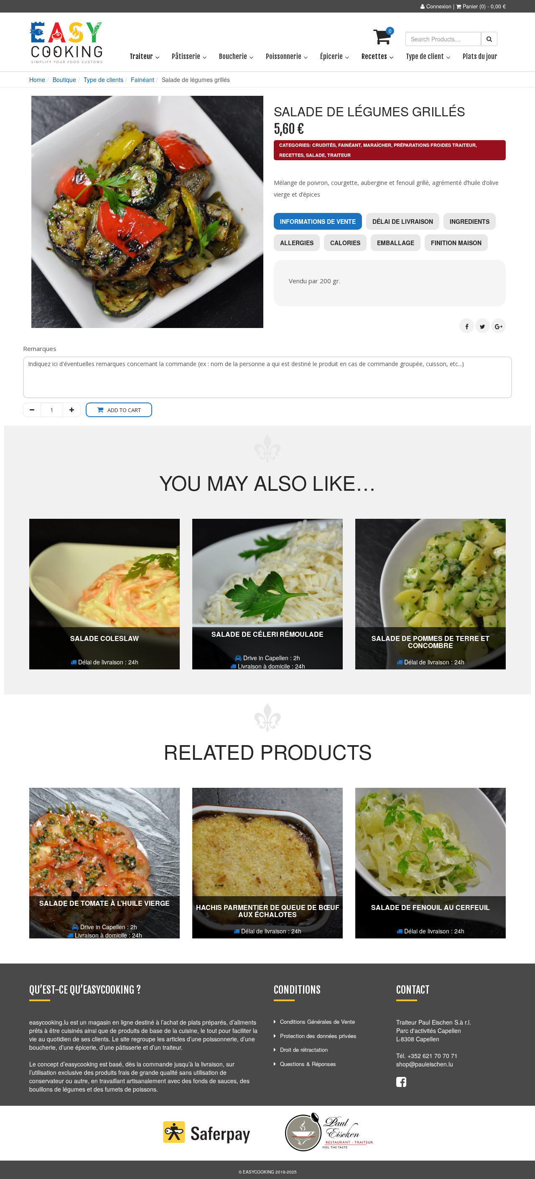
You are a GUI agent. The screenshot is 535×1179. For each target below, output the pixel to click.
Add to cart (124, 410)
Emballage (395, 242)
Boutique (64, 79)
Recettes (291, 155)
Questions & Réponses (308, 1064)
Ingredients (469, 221)
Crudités (324, 145)
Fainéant (142, 79)
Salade (315, 155)
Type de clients (103, 79)
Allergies (296, 242)
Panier (470, 6)
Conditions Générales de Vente (317, 1021)
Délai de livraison (402, 221)
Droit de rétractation (304, 1049)
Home (37, 79)
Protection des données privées (318, 1036)
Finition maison (456, 242)
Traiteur (339, 155)
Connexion (438, 6)
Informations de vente (318, 221)
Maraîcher (377, 145)
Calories (345, 242)
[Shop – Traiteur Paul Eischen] (65, 43)
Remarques (39, 348)
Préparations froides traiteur (435, 145)
